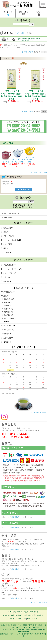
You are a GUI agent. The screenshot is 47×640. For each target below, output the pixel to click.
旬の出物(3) (8, 312)
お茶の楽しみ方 (9, 615)
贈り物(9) (7, 281)
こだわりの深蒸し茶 (31, 612)
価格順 (24, 52)
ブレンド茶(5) (9, 236)
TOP (17, 33)
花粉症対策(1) (9, 217)
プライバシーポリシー (17, 618)
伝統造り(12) (9, 299)
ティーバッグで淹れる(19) (13, 269)
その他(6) (7, 252)
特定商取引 (15, 517)
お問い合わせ (29, 615)
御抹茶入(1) (8, 315)
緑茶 (23, 33)
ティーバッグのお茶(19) (13, 240)
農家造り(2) (8, 309)
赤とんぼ (6, 162)
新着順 (30, 52)
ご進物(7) (7, 342)
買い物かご (18, 612)
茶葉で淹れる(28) (10, 265)
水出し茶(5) (8, 244)
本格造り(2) (8, 302)
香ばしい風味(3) (10, 318)
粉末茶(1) (7, 321)
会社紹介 (19, 615)
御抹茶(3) (7, 333)
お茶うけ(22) (8, 277)
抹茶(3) (6, 248)
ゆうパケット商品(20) (12, 213)
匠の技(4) (7, 305)
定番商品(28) (8, 338)
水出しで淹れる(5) (10, 273)
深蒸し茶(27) (8, 228)
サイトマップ (32, 618)
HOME (10, 612)
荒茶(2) (6, 232)
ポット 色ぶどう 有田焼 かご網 (29, 160)
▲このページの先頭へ (38, 412)
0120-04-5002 (20, 434)
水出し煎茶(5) (9, 329)
